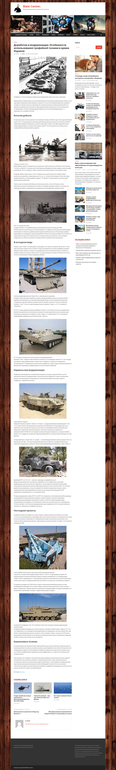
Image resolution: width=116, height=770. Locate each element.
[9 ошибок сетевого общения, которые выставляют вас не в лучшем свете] (80, 120)
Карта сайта (91, 34)
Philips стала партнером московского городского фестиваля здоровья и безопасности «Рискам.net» (86, 245)
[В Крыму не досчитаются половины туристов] (80, 193)
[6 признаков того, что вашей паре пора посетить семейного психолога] (80, 98)
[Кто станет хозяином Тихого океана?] (63, 694)
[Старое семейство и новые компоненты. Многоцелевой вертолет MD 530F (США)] (23, 694)
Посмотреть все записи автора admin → (37, 724)
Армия (32, 34)
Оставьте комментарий (32, 53)
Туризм (75, 34)
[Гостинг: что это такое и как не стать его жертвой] (80, 139)
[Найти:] (88, 47)
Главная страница (21, 34)
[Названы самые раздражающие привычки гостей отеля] (80, 202)
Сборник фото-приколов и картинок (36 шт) (88, 250)
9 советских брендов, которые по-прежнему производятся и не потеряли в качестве (93, 106)
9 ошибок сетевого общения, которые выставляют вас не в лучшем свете (92, 117)
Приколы (61, 34)
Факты (82, 34)
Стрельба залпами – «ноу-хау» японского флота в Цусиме (42, 697)
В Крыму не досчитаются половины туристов (94, 188)
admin (23, 53)
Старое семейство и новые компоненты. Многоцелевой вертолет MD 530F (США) (22, 698)
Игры (37, 34)
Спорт (68, 34)
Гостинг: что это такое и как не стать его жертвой (93, 135)
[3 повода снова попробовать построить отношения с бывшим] (88, 72)
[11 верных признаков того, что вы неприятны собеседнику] (80, 130)
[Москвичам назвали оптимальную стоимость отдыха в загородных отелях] (80, 231)
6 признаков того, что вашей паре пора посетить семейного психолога (92, 95)
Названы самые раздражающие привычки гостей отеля (93, 198)
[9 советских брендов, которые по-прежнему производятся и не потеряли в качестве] (80, 109)
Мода (53, 34)
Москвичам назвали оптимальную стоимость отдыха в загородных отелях (94, 228)
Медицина (45, 34)
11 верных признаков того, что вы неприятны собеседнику (93, 126)
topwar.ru (22, 672)
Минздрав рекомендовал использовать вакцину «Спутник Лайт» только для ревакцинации (94, 208)
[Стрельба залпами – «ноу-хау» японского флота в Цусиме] (43, 694)
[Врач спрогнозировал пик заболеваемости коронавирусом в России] (88, 159)
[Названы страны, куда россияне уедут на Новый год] (80, 222)
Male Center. (32, 6)
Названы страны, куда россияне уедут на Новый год (93, 218)
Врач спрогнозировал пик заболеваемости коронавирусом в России (88, 165)
